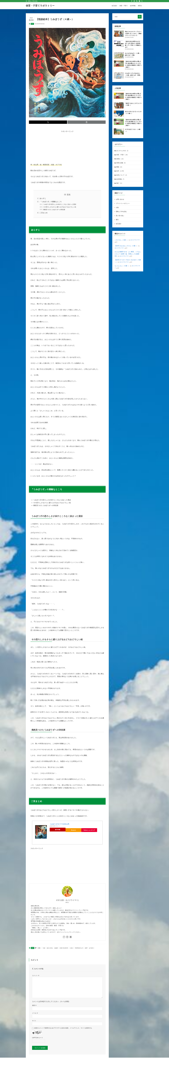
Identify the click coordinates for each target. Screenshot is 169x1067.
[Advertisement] (67, 146)
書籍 (119, 167)
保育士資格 (120, 163)
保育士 (119, 159)
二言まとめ (44, 213)
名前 (34, 1005)
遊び (119, 183)
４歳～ (39, 948)
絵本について (121, 175)
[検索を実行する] (140, 17)
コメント (35, 975)
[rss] (137, 1)
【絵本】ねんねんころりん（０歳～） (126, 246)
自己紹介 (118, 223)
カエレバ (57, 826)
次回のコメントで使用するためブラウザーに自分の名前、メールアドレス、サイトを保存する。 (63, 1028)
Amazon (73, 830)
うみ (44, 948)
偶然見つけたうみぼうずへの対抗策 (54, 209)
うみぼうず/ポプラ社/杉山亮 (59, 824)
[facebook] (131, 1)
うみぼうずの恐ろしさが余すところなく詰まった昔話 (59, 204)
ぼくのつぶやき (122, 150)
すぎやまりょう (79, 948)
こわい (71, 948)
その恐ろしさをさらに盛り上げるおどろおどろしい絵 (59, 207)
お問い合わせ (120, 199)
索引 (117, 219)
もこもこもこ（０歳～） (122, 266)
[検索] (142, 1)
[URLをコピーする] (86, 122)
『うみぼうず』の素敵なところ (51, 201)
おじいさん (50, 948)
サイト (34, 1020)
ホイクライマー (135, 240)
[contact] (139, 1)
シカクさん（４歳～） (121, 240)
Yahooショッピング (89, 830)
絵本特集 (120, 179)
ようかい (91, 948)
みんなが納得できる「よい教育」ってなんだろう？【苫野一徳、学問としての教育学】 (128, 254)
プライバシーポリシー (123, 203)
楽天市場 (57, 829)
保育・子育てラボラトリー (40, 5)
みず (86, 948)
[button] (48, 122)
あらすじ (43, 198)
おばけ (56, 948)
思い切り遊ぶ (120, 215)
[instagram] (134, 1)
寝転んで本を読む (121, 211)
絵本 (32, 23)
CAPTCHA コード (37, 1037)
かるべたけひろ (64, 948)
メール (35, 1013)
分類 (117, 207)
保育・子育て (122, 155)
